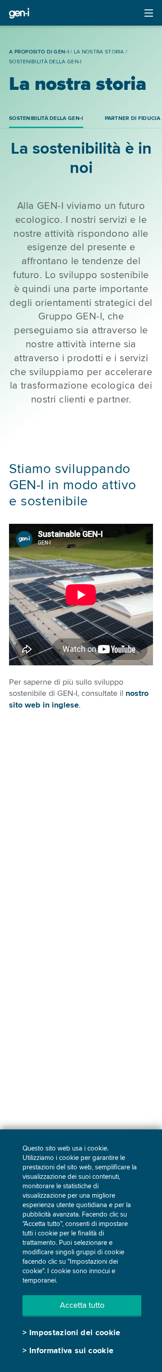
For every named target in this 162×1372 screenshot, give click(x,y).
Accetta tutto (82, 1305)
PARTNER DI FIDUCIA (132, 118)
